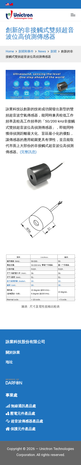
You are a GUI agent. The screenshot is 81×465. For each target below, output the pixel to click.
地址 (9, 362)
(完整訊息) (28, 152)
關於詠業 (13, 352)
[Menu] (73, 15)
